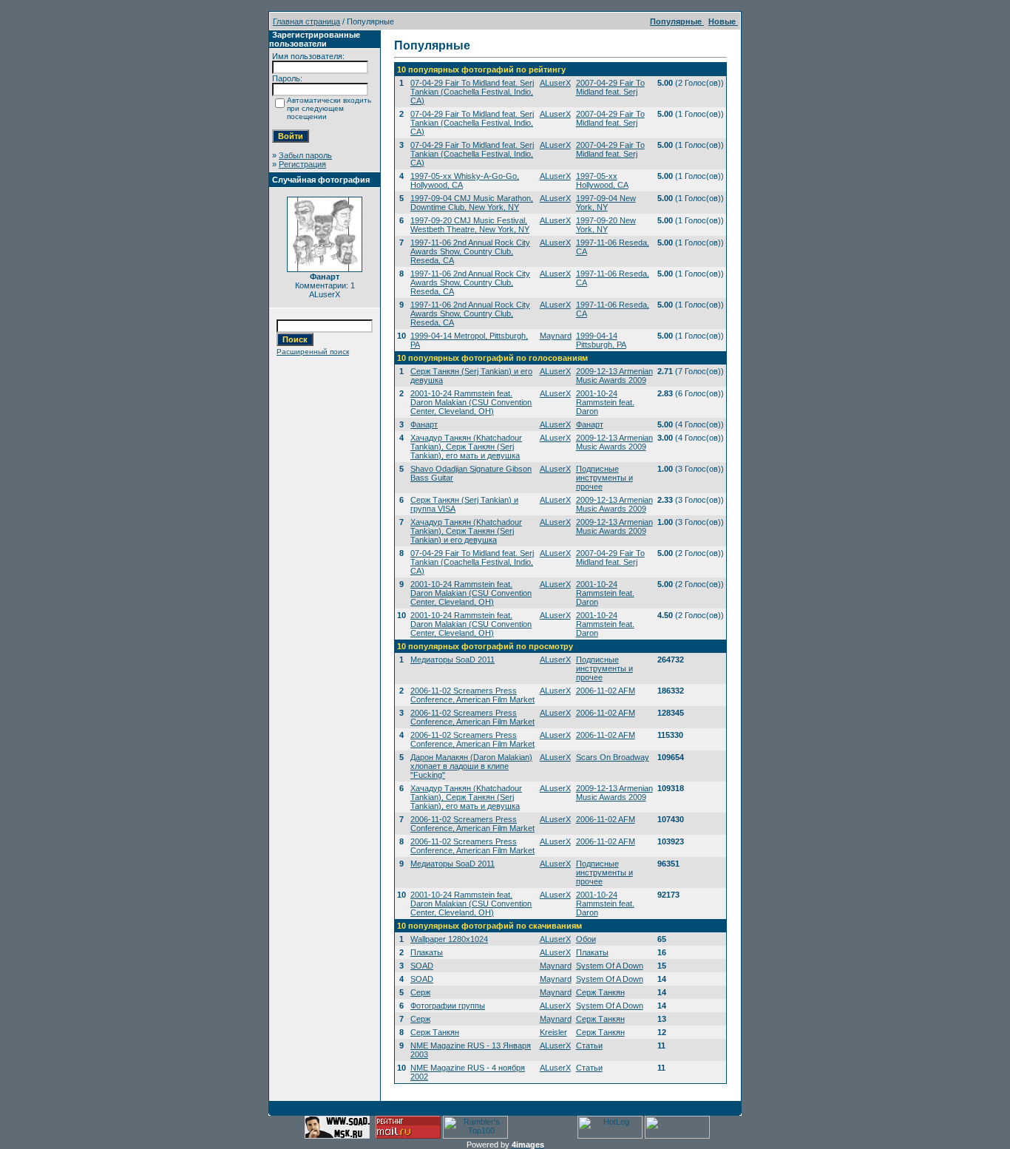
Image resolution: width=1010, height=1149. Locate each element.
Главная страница (306, 21)
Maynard (556, 335)
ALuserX (555, 82)
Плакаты (426, 952)
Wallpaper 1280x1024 (449, 939)
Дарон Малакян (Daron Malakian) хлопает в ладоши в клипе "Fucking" (471, 766)
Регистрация (302, 164)
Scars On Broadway (612, 757)
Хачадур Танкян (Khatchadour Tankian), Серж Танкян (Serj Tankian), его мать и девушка (466, 446)
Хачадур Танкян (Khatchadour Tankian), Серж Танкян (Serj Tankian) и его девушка (466, 531)
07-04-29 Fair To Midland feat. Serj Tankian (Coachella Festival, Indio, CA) (472, 91)
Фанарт (424, 424)
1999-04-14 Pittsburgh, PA (601, 340)
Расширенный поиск (313, 352)
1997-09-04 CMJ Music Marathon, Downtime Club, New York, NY (471, 202)
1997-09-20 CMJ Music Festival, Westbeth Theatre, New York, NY (469, 225)
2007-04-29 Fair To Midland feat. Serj (610, 87)
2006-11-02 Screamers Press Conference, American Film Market (472, 695)
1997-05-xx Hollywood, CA (602, 180)
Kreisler (553, 1032)
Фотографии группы (447, 1005)
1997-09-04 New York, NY (606, 202)
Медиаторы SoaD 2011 (452, 659)
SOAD (421, 965)
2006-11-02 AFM (605, 690)
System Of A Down (609, 965)
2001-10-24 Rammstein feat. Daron (605, 402)
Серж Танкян (600, 992)
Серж (420, 992)
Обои (586, 939)
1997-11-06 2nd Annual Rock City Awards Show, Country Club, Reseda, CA (470, 251)
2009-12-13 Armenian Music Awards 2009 (614, 375)
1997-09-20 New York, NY (606, 225)
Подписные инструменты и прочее (604, 477)
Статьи (589, 1045)
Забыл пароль (305, 155)
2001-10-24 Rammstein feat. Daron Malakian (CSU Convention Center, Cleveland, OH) (471, 402)
